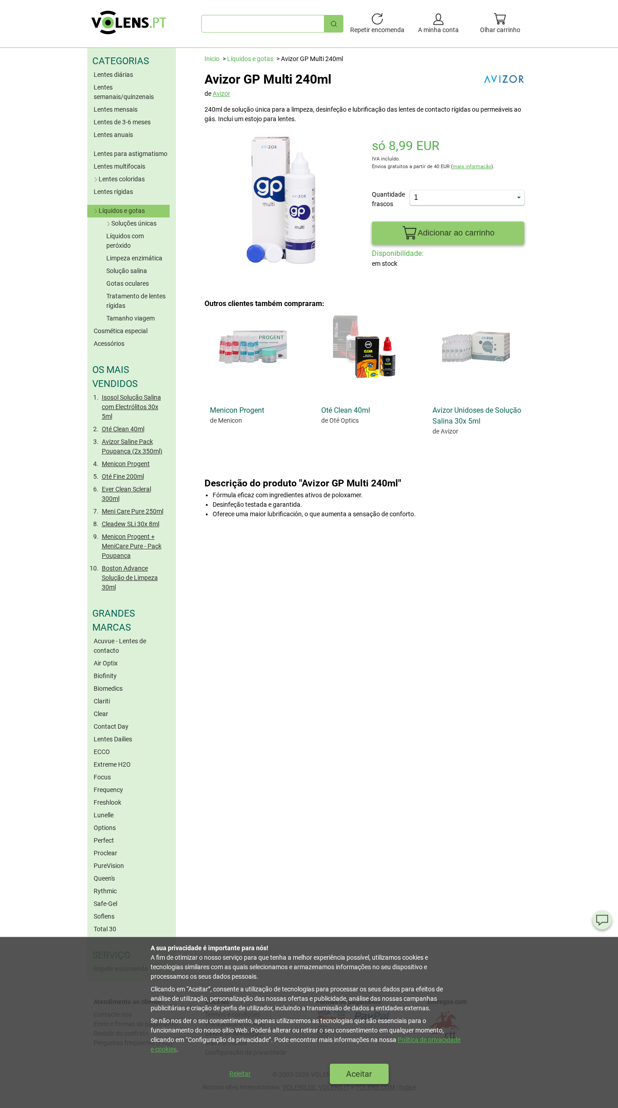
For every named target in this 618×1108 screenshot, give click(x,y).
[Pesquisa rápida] (333, 24)
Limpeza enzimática (134, 258)
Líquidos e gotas (122, 210)
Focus (102, 777)
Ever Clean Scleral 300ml (126, 494)
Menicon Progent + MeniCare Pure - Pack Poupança (132, 546)
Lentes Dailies (113, 739)
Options (105, 827)
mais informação (472, 167)
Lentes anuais (113, 134)
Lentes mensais (116, 109)
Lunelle (104, 815)
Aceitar (359, 1074)
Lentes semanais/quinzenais (124, 92)
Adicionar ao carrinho (456, 232)
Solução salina (126, 270)
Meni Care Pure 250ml (132, 511)
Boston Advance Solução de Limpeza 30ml (130, 578)
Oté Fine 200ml (123, 476)
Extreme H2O (112, 764)
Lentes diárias (113, 74)
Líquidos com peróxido (125, 240)
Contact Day (111, 726)
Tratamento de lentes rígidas (136, 300)
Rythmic (105, 891)
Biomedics (108, 688)
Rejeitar (240, 1073)
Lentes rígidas (113, 191)
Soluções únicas (134, 223)
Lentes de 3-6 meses (122, 122)
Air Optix (106, 663)
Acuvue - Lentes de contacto (120, 645)
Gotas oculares (127, 283)
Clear (101, 713)
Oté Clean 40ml (123, 429)
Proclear (105, 853)
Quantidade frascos (384, 199)
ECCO (102, 751)
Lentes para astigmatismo (130, 153)
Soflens (104, 916)
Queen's (104, 878)
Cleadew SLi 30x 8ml (130, 524)
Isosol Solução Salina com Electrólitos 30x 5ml (131, 407)
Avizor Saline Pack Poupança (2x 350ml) (132, 446)
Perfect (104, 840)
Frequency (108, 789)
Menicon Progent (126, 463)
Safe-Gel (105, 903)
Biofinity (105, 675)
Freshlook (107, 802)
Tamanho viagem (130, 318)
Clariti (102, 701)
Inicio (211, 58)
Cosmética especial (120, 331)
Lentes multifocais (119, 166)
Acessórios (109, 343)
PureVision (109, 865)
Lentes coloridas (122, 179)
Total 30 (105, 929)
